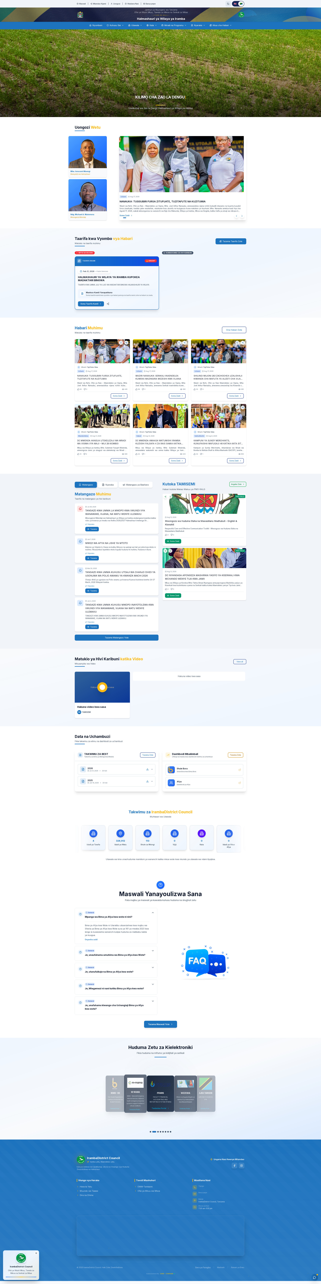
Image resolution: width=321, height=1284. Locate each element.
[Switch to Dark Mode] (228, 4)
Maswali (82, 4)
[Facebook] (234, 1172)
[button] (116, 933)
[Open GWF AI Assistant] (314, 1277)
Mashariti (220, 1274)
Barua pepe (151, 4)
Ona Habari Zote (234, 337)
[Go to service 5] (162, 1139)
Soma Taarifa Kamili (89, 311)
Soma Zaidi (127, 222)
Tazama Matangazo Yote (117, 644)
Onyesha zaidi (91, 946)
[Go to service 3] (156, 1139)
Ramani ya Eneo (237, 1274)
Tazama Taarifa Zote (232, 248)
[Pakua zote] (147, 776)
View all (240, 669)
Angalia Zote (236, 491)
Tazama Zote (147, 762)
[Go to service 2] (154, 1139)
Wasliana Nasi (133, 4)
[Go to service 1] (151, 1139)
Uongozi (116, 4)
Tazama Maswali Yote (159, 1031)
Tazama (93, 536)
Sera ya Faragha (203, 1274)
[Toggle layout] (36, 1254)
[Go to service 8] (169, 1139)
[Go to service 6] (164, 1139)
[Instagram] (241, 1172)
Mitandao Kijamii (99, 4)
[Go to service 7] (167, 1139)
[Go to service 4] (159, 1139)
